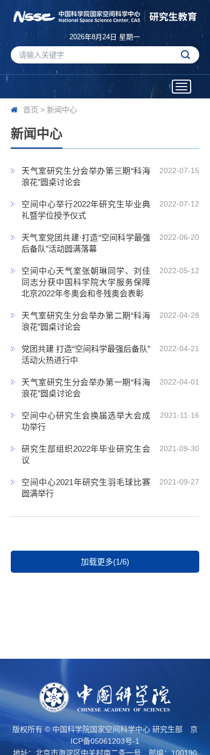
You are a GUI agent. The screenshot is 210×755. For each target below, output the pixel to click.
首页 (30, 109)
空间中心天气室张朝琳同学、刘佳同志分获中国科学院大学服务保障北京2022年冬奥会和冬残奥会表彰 (86, 282)
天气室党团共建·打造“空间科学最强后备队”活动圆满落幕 (86, 243)
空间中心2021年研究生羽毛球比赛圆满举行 (86, 488)
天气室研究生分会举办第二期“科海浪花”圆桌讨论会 (86, 321)
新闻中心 (62, 109)
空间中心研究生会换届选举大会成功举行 (86, 421)
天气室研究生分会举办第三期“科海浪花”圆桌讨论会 (86, 176)
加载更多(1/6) (105, 561)
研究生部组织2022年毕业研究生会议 (86, 454)
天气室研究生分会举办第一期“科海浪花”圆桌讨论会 (86, 388)
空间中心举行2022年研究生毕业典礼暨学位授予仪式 (86, 210)
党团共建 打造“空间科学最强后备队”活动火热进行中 (86, 354)
